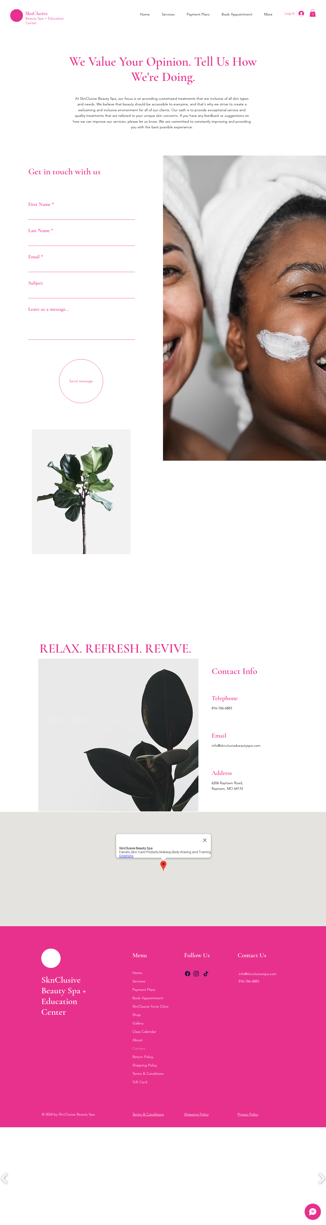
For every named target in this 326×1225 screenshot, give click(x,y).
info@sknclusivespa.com (258, 973)
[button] (312, 13)
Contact (138, 1048)
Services (138, 981)
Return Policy (142, 1056)
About (137, 1040)
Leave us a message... (48, 309)
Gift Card (139, 1082)
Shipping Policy (144, 1065)
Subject (35, 283)
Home (137, 972)
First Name (39, 204)
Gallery (137, 1023)
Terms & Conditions (148, 1073)
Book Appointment (147, 998)
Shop (136, 1014)
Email (33, 256)
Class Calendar (144, 1031)
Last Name (39, 230)
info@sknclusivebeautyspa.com (236, 745)
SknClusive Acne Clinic (150, 1006)
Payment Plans (143, 989)
